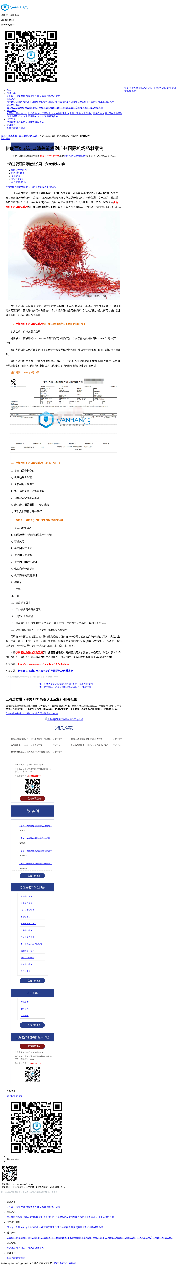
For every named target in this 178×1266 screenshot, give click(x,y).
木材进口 (41, 116)
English (167, 29)
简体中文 (155, 29)
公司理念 (20, 96)
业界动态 (20, 122)
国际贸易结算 (78, 107)
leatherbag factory (9, 1263)
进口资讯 (11, 119)
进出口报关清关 (14, 1096)
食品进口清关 (26, 896)
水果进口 (87, 113)
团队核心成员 (53, 96)
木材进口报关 (26, 964)
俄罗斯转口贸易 (14, 102)
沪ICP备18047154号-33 (65, 1263)
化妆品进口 (33, 113)
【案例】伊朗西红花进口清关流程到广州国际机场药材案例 (44, 851)
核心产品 (11, 99)
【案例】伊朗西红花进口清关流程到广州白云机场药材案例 (44, 838)
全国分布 (11, 128)
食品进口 (11, 113)
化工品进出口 (46, 113)
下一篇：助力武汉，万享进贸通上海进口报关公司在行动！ (64, 687)
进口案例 (11, 110)
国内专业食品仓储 (15, 107)
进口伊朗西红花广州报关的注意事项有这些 (96, 745)
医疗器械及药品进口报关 (31, 944)
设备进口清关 (26, 903)
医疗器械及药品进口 (29, 135)
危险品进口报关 (27, 951)
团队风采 (41, 96)
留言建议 (20, 128)
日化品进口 (98, 113)
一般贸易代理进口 (48, 107)
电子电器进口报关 (28, 924)
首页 (9, 90)
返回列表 (5, 138)
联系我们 (11, 125)
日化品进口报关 (27, 937)
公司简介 (11, 96)
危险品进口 (15, 116)
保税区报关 (52, 116)
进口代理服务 (13, 105)
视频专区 (39, 122)
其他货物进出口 (61, 113)
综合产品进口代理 (68, 102)
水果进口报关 (26, 930)
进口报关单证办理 (94, 107)
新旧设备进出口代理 (49, 102)
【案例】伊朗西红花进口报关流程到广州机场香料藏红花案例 (45, 826)
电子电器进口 (76, 113)
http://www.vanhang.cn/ (75, 156)
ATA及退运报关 (29, 116)
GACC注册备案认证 (88, 102)
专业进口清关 (31, 107)
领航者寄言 (31, 96)
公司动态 (30, 122)
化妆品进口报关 (27, 910)
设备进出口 (21, 113)
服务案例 (12, 135)
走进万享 (11, 93)
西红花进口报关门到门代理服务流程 (96, 739)
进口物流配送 (64, 107)
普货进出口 (25, 917)
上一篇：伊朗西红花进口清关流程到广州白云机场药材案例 (64, 684)
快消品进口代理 (30, 102)
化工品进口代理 (106, 102)
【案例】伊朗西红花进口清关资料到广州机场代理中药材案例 (45, 864)
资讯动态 (11, 122)
